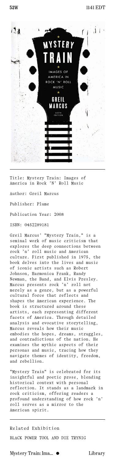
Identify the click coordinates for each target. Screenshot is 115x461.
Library (97, 453)
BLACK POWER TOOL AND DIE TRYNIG (48, 438)
